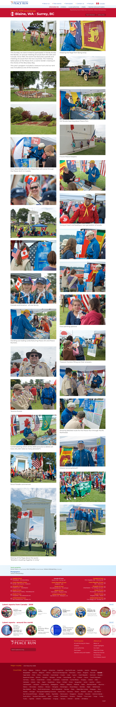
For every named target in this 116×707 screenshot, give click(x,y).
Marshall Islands (92, 684)
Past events (57, 3)
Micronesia (32, 687)
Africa (25, 670)
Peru (99, 689)
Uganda (31, 698)
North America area (44, 689)
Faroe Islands (67, 677)
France (86, 677)
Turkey (101, 696)
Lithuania (36, 684)
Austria (87, 670)
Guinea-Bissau (74, 680)
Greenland (56, 680)
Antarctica (52, 670)
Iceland (90, 680)
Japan (44, 682)
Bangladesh (26, 672)
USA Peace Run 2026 (29, 666)
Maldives (76, 684)
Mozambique (74, 687)
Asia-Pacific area (70, 670)
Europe (59, 677)
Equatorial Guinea (28, 677)
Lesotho (92, 682)
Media (84, 7)
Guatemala (64, 680)
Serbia (48, 694)
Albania (31, 670)
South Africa (27, 696)
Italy (38, 682)
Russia (77, 691)
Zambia (77, 698)
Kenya (59, 682)
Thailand (79, 696)
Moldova (41, 687)
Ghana (33, 680)
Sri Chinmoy (97, 655)
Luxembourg (45, 684)
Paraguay (93, 689)
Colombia (46, 675)
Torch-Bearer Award (99, 657)
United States (47, 698)
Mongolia (55, 687)
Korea (71, 682)
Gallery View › (101, 14)
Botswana (72, 672)
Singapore (73, 694)
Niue (34, 689)
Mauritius (101, 684)
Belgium (42, 672)
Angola (44, 670)
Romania (70, 691)
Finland (79, 677)
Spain (50, 696)
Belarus (34, 672)
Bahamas (94, 670)
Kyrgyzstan (78, 682)
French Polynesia (95, 677)
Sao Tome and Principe (30, 694)
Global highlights (99, 645)
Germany (26, 680)
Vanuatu (63, 698)
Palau (73, 689)
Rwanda (83, 691)
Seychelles (55, 694)
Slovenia (88, 694)
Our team (96, 648)
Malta (83, 684)
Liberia (98, 682)
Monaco (48, 687)
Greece (49, 680)
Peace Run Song (98, 650)
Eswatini (45, 677)
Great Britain (41, 680)
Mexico (25, 687)
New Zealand (27, 689)
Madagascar (54, 684)
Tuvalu (25, 698)
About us (46, 3)
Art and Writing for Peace (81, 643)
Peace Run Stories (99, 652)
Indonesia (26, 682)
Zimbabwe (85, 698)
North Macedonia (57, 689)
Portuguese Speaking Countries (46, 691)
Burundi (93, 672)
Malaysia (69, 684)
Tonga (95, 696)
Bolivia (48, 672)
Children (63, 7)
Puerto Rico (61, 691)
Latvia (86, 682)
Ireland (33, 682)
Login (104, 701)
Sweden (56, 696)
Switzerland (64, 696)
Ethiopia (52, 677)
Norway (66, 689)
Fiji (74, 677)
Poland (25, 691)
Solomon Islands (97, 694)
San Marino (97, 691)
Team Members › (90, 14)
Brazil (79, 672)
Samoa (90, 691)
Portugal (32, 691)
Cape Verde (26, 675)
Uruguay (56, 698)
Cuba (68, 675)
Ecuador (100, 675)
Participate (69, 3)
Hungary (83, 680)
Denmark (93, 675)
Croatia (62, 675)
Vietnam (70, 698)
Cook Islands (55, 675)
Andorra (38, 670)
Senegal (41, 694)
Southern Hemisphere (39, 696)
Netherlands (96, 687)
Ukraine (38, 698)
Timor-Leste (88, 696)
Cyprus (74, 675)
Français (90, 3)
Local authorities (74, 7)
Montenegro (64, 687)
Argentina (60, 670)
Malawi (62, 684)
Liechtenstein (27, 684)
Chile (33, 675)
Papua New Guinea (82, 689)
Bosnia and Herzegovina (60, 672)
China (39, 675)
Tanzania (72, 696)
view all (111, 604)
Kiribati (65, 682)
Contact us (80, 3)
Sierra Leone (64, 694)
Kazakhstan (51, 682)
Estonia (38, 677)
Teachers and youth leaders (96, 7)
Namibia (82, 687)
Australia (80, 670)
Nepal (89, 687)
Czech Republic (83, 675)
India (96, 680)
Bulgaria (85, 672)
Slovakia (80, 694)
